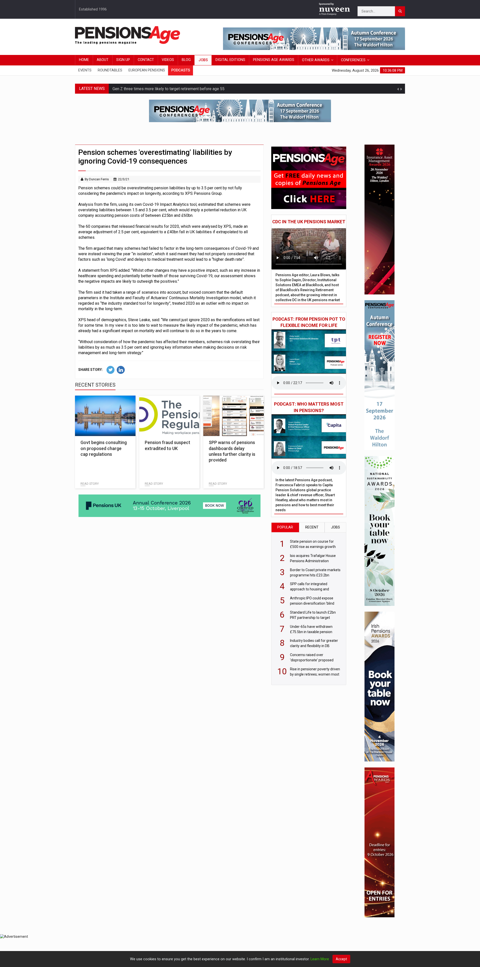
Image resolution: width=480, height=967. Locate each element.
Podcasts (180, 70)
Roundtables (110, 70)
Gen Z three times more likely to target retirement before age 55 (168, 88)
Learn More (319, 959)
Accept (341, 959)
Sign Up (123, 60)
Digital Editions (230, 60)
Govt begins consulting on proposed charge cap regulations (103, 448)
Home (84, 60)
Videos (168, 60)
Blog (186, 60)
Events (85, 70)
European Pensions (146, 70)
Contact (146, 60)
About (102, 60)
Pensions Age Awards (273, 60)
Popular (285, 527)
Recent (311, 527)
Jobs (203, 60)
